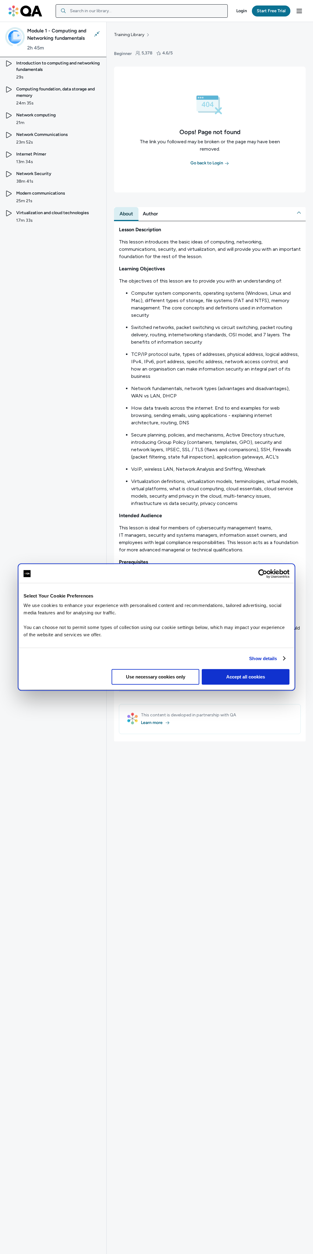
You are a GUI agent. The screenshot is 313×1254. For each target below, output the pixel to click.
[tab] (126, 214)
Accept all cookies (245, 676)
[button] (241, 10)
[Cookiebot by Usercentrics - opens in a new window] (262, 573)
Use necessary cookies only (155, 676)
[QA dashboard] (25, 11)
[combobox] (142, 11)
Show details (263, 658)
